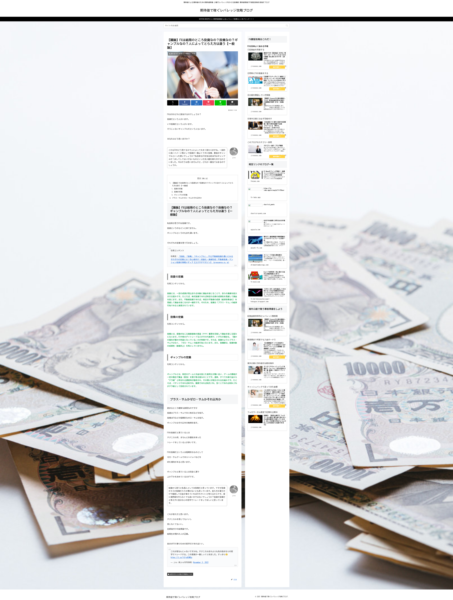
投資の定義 (178, 189)
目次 (199, 178)
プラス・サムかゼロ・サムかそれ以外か (187, 198)
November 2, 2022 (200, 562)
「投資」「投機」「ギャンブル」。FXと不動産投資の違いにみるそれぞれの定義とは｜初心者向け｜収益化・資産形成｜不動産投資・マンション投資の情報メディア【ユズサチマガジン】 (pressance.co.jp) (202, 259)
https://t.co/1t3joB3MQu (181, 557)
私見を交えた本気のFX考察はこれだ (181, 574)
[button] (287, 25)
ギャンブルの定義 (180, 195)
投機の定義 (178, 192)
